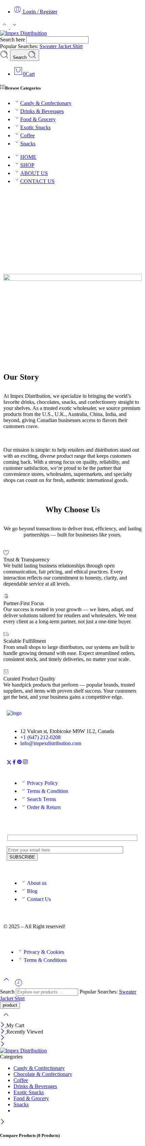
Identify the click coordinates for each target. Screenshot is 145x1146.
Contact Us (39, 899)
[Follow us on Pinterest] (19, 763)
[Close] (3, 1025)
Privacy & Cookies (44, 952)
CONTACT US (37, 181)
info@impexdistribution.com (50, 743)
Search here (13, 39)
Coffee (27, 135)
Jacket (65, 46)
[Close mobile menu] (2, 1044)
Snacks (27, 143)
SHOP (27, 165)
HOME (28, 157)
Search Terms (41, 799)
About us (37, 883)
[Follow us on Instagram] (25, 763)
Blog (32, 891)
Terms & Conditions (45, 960)
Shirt (77, 46)
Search (20, 57)
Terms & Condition (47, 791)
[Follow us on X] (9, 763)
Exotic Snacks (35, 127)
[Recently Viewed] (18, 985)
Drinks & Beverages (42, 111)
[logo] (14, 713)
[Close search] (6, 1019)
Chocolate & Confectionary (42, 1074)
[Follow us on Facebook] (14, 763)
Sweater (48, 46)
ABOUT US (34, 173)
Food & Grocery (38, 119)
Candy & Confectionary (45, 103)
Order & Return (44, 807)
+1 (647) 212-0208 (40, 737)
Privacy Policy (42, 783)
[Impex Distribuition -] (23, 33)
